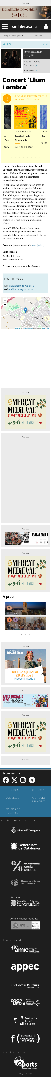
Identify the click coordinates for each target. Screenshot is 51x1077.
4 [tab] (23, 157)
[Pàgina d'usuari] (46, 28)
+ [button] (5, 300)
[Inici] (25, 26)
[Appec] (25, 968)
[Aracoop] (25, 867)
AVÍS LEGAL (12, 798)
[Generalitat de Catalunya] (25, 849)
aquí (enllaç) (38, 245)
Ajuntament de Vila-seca (21, 285)
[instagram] (23, 781)
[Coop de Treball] (25, 884)
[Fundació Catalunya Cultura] (25, 1040)
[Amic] (25, 951)
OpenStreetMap (27, 328)
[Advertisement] (25, 357)
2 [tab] (15, 157)
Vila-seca (29, 70)
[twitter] (14, 781)
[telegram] (32, 781)
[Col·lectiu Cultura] (25, 986)
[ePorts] (25, 1063)
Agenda (38, 36)
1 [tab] (11, 157)
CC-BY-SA (45, 328)
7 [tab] (35, 157)
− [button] (5, 304)
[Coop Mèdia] (25, 1004)
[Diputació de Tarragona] (25, 831)
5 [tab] (27, 157)
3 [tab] (19, 157)
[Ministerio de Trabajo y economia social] (25, 927)
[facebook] (5, 781)
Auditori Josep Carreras (32, 63)
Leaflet (17, 328)
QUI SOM (13, 790)
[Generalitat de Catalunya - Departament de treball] (25, 906)
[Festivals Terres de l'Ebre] (25, 1022)
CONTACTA (38, 790)
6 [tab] (31, 157)
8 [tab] (39, 157)
